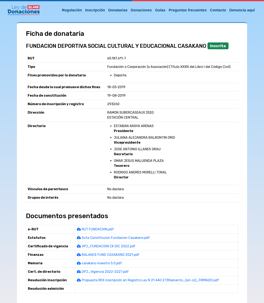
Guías (160, 10)
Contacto (218, 10)
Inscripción (95, 10)
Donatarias (117, 10)
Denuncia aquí (242, 10)
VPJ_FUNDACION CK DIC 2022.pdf (108, 246)
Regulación (72, 10)
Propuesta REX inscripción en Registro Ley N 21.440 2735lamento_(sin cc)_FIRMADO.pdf (150, 280)
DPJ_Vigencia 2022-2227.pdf (105, 272)
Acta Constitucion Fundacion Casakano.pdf (115, 238)
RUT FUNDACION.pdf (97, 229)
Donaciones (141, 10)
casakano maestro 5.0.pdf (101, 263)
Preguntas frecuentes (188, 10)
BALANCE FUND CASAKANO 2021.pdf (110, 255)
